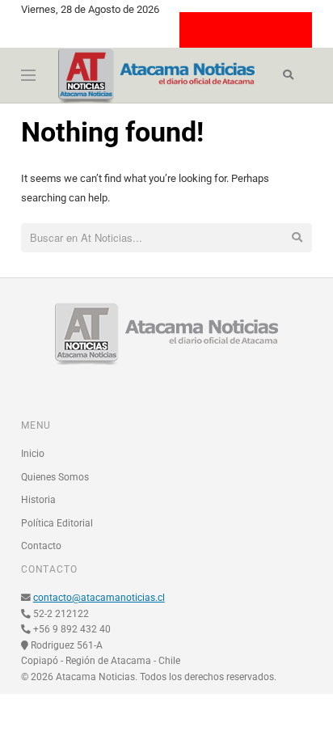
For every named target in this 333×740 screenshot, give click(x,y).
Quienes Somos (55, 477)
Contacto (41, 546)
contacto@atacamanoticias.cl (99, 597)
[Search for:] (167, 238)
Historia (38, 499)
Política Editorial (57, 523)
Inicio (32, 453)
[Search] (288, 75)
